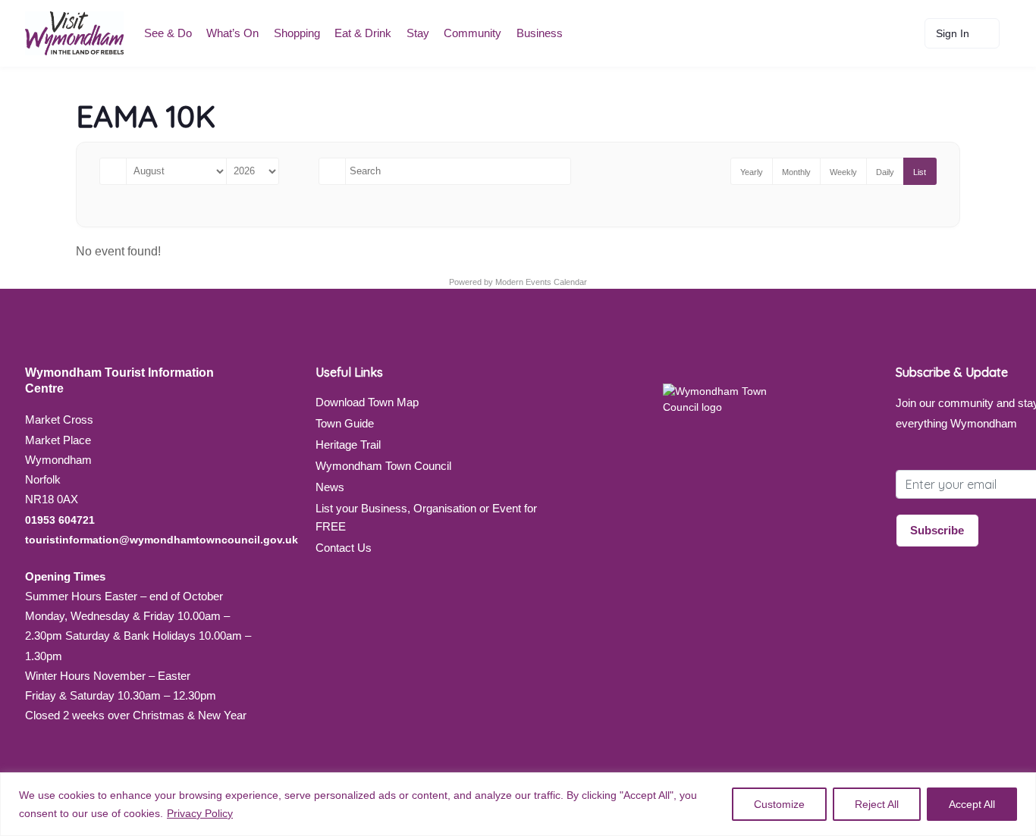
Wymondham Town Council (383, 465)
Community (472, 33)
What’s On (232, 33)
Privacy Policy (200, 813)
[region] (518, 804)
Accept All (972, 804)
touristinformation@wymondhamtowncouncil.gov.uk (161, 540)
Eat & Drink (362, 33)
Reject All (877, 804)
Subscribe (937, 530)
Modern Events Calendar (541, 281)
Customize (779, 804)
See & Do (168, 33)
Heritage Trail (348, 444)
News (330, 487)
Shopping (297, 33)
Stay (418, 33)
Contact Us (344, 547)
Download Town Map (367, 402)
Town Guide (345, 423)
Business (539, 33)
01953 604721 (60, 520)
